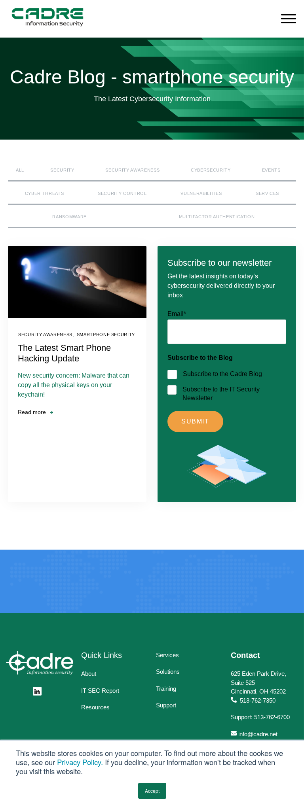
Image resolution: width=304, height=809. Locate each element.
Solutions (168, 671)
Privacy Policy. (80, 762)
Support (166, 705)
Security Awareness (132, 170)
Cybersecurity (211, 170)
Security (62, 170)
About (88, 673)
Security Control (122, 193)
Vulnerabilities (201, 193)
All (20, 170)
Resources (95, 707)
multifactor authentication (217, 216)
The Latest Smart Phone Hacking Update (64, 353)
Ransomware (69, 216)
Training (166, 688)
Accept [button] (152, 790)
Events (271, 170)
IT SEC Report (100, 690)
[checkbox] (226, 385)
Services (267, 193)
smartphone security (106, 334)
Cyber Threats (44, 193)
